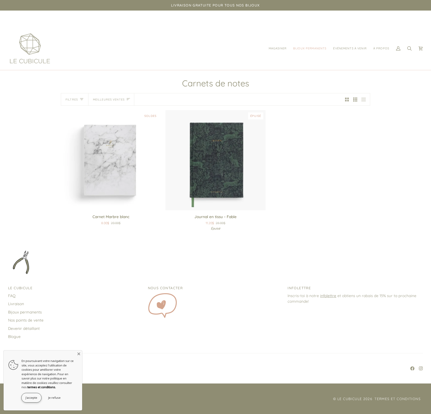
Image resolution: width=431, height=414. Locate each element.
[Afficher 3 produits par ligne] (355, 99)
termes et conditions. (41, 387)
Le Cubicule (349, 399)
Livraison (16, 303)
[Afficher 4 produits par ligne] (364, 99)
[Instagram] (421, 368)
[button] (277, 48)
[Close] (79, 354)
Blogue (14, 336)
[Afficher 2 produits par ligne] (347, 99)
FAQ (11, 295)
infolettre (328, 295)
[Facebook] (412, 368)
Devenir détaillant (24, 328)
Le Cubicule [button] (20, 288)
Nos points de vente (26, 320)
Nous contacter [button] (165, 288)
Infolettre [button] (299, 288)
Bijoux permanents (25, 312)
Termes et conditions (397, 399)
